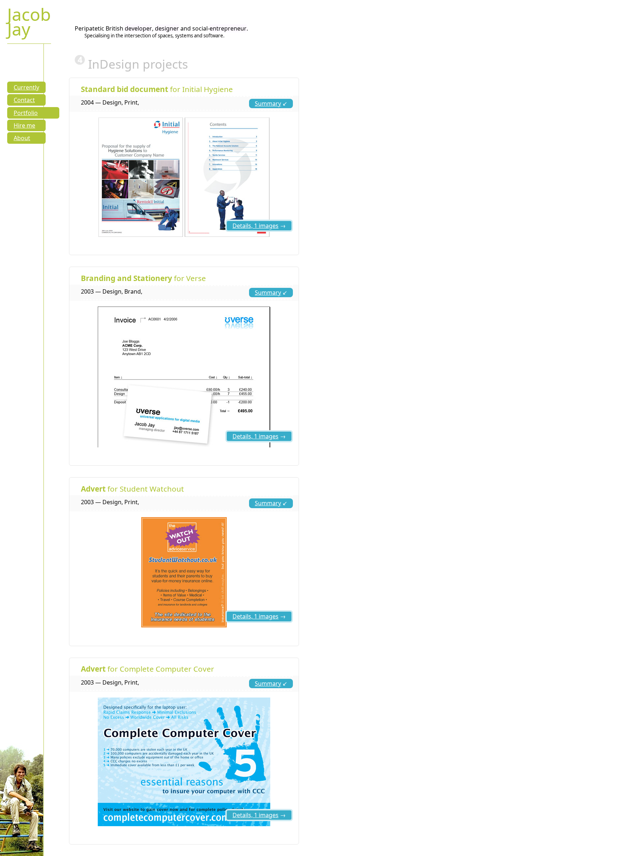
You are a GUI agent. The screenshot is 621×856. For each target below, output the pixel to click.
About (22, 138)
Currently (26, 87)
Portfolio (26, 113)
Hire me (24, 125)
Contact (24, 100)
